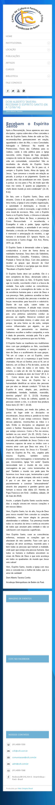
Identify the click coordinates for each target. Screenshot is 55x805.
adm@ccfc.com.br (20, 763)
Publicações (13, 56)
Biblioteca (12, 76)
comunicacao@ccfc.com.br (24, 757)
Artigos (10, 62)
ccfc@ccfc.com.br (20, 750)
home (9, 36)
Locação (11, 49)
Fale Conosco (14, 82)
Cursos (10, 69)
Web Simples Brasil (25, 788)
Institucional (14, 42)
